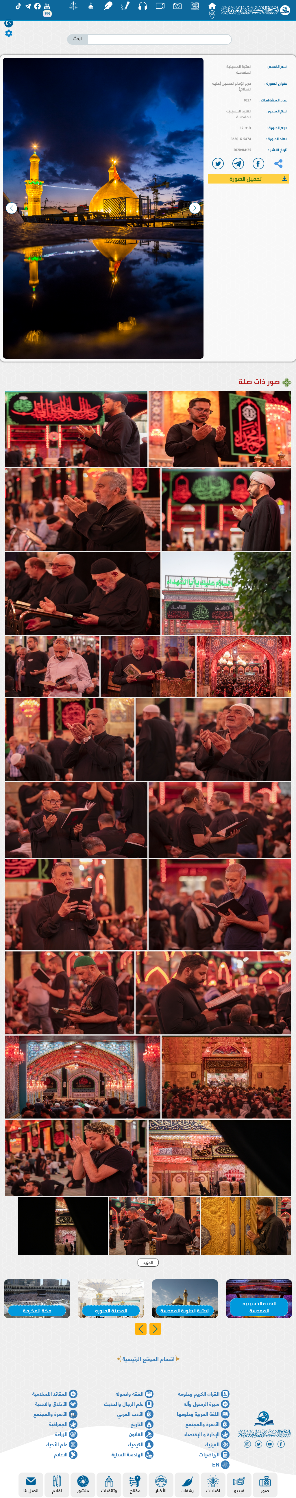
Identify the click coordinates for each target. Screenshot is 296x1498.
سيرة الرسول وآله (201, 1403)
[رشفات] (108, 5)
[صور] (177, 5)
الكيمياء (135, 1444)
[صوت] (142, 6)
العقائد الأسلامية (49, 1393)
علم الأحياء (56, 1444)
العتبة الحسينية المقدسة (238, 69)
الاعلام (60, 1454)
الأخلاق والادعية (51, 1403)
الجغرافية (58, 1423)
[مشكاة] (90, 5)
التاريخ (137, 1423)
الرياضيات (209, 1454)
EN (9, 23)
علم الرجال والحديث (123, 1403)
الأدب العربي (130, 1413)
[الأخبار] (194, 5)
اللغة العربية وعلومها (198, 1413)
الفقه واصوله (129, 1393)
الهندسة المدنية (127, 1454)
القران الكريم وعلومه (198, 1393)
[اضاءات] (212, 14)
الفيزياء (212, 1444)
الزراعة (61, 1433)
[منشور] (73, 5)
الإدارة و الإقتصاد (201, 1433)
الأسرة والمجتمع (50, 1413)
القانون (136, 1433)
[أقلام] (125, 5)
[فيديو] (160, 5)
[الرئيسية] (212, 5)
